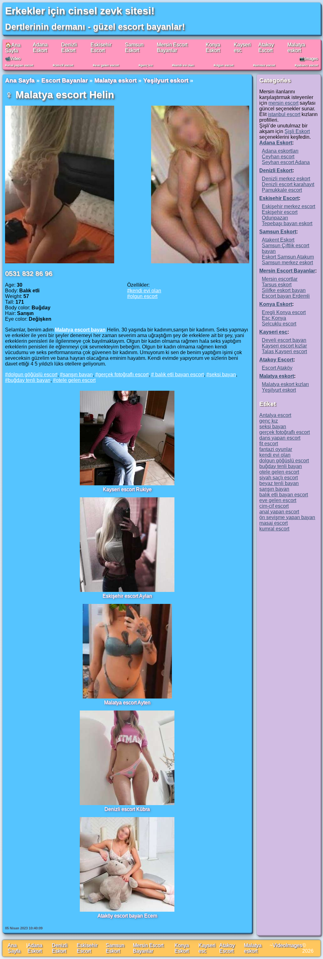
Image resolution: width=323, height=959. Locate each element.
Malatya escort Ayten (127, 702)
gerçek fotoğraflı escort (123, 374)
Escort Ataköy (277, 368)
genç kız (146, 65)
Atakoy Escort (266, 47)
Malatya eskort (296, 47)
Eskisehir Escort (101, 47)
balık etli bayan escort (179, 374)
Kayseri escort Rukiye (127, 489)
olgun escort (224, 65)
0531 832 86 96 (28, 273)
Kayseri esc (273, 332)
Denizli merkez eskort (286, 178)
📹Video (13, 58)
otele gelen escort (76, 380)
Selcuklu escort (279, 323)
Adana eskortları (280, 151)
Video (279, 945)
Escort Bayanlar (64, 80)
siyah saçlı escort (278, 477)
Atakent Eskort (278, 240)
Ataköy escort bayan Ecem (127, 915)
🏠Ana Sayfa (13, 47)
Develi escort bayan (284, 340)
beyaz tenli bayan (279, 483)
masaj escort (273, 523)
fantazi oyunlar (275, 449)
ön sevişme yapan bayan (287, 517)
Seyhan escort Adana (286, 162)
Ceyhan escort (278, 156)
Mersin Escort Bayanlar (172, 47)
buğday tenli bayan (29, 380)
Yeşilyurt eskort (165, 80)
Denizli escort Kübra (127, 809)
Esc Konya (274, 318)
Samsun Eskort (134, 47)
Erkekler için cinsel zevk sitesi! (80, 10)
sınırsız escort (265, 65)
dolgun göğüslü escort (32, 374)
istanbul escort (284, 114)
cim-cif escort (64, 65)
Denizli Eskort (69, 47)
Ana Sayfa (20, 80)
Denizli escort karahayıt (288, 184)
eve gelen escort (107, 65)
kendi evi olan (184, 65)
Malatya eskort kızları (285, 384)
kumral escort (274, 528)
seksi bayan (222, 374)
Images (294, 945)
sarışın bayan (78, 374)
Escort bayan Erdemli (286, 296)
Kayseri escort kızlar (284, 345)
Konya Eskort (213, 47)
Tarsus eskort (276, 284)
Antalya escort (275, 415)
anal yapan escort (20, 65)
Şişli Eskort (297, 131)
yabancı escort (307, 65)
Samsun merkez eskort (287, 262)
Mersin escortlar (279, 279)
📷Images (308, 58)
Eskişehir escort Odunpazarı (279, 214)
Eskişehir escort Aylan (127, 596)
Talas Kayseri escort (284, 351)
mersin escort (283, 103)
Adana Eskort (40, 47)
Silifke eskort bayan (284, 290)
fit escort (268, 443)
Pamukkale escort (282, 190)
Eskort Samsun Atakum (288, 257)
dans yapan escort (279, 438)
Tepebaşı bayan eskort (287, 223)
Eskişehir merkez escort (288, 206)
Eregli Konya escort (284, 312)
